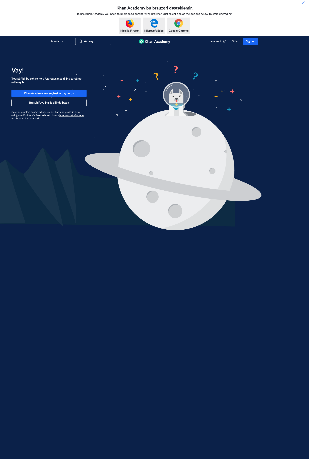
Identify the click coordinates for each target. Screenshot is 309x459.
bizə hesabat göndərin (71, 115)
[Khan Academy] (154, 41)
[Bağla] (303, 3)
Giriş (234, 41)
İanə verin (216, 41)
